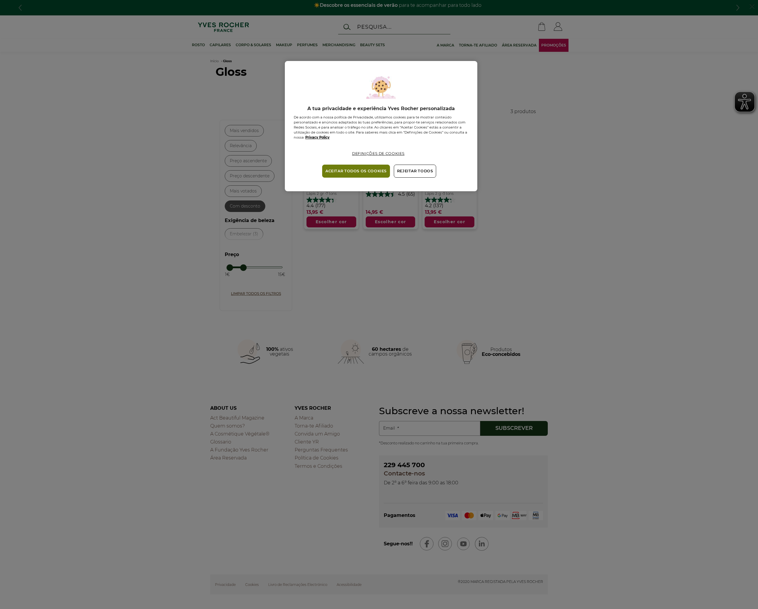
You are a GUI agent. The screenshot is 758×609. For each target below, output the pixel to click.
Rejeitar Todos (415, 171)
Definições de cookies (378, 153)
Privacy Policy (317, 137)
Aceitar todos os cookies (356, 171)
